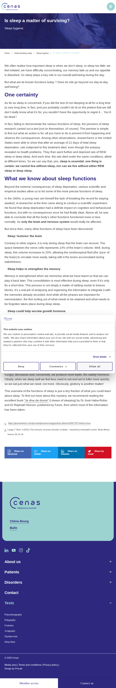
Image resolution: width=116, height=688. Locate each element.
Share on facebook (16, 452)
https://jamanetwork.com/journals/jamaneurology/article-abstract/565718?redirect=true (49, 423)
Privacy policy (50, 665)
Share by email (96, 452)
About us (13, 562)
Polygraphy (10, 620)
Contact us (87, 683)
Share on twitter (42, 452)
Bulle (13, 528)
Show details (100, 356)
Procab (18, 668)
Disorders (13, 582)
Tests (9, 603)
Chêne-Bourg (19, 521)
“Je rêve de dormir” (36, 400)
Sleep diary (10, 642)
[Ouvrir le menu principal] (111, 6)
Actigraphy (10, 631)
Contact (11, 592)
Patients (12, 572)
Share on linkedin (69, 452)
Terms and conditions (29, 665)
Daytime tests (11, 636)
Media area (11, 665)
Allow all (94, 366)
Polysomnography (13, 614)
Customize (56, 366)
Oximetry (9, 625)
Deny (21, 366)
